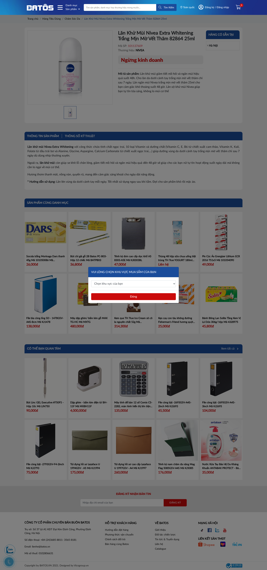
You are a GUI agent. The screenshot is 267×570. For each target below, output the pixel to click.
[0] (237, 7)
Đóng (133, 296)
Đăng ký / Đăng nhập (217, 7)
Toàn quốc (188, 7)
